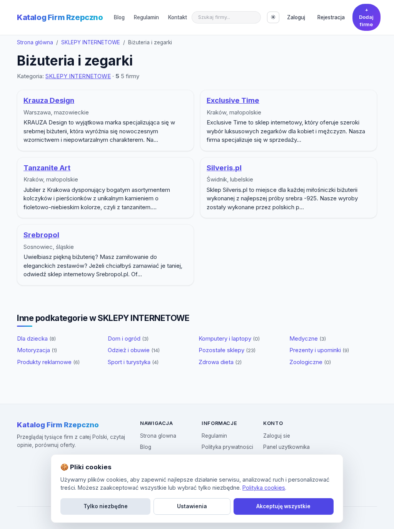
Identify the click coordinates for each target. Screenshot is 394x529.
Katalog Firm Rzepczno (60, 17)
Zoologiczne (310, 362)
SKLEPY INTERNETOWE (90, 42)
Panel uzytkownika (286, 447)
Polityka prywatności (227, 447)
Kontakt (177, 17)
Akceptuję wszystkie (283, 506)
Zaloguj (296, 17)
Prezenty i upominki (319, 350)
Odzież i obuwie (134, 350)
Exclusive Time (233, 100)
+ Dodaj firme (366, 17)
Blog (119, 17)
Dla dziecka (36, 338)
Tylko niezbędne (105, 506)
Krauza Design (48, 100)
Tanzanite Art (46, 167)
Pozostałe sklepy (227, 350)
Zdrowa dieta (220, 362)
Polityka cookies (263, 487)
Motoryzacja (37, 350)
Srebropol (41, 234)
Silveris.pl (224, 167)
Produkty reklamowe (48, 362)
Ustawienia (192, 506)
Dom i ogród (128, 338)
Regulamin (146, 17)
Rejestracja (331, 17)
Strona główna (35, 42)
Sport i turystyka (133, 362)
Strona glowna (158, 436)
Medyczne (307, 338)
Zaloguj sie (276, 436)
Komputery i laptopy (229, 338)
